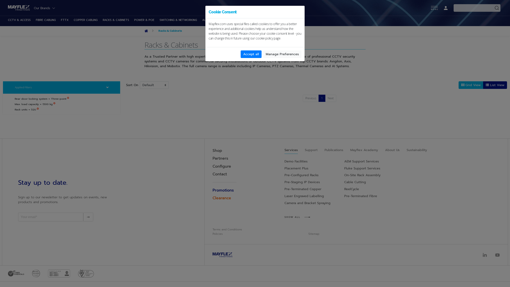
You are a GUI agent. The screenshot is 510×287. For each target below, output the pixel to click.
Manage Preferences (282, 54)
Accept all (251, 54)
